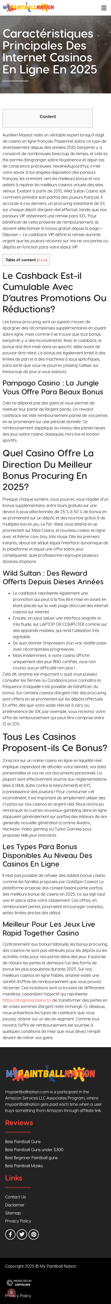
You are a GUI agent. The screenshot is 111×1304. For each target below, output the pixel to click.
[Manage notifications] (11, 1292)
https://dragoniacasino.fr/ (27, 1000)
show (42, 260)
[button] (104, 8)
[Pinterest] (33, 1234)
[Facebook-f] (10, 1234)
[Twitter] (22, 1234)
